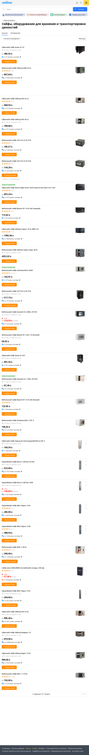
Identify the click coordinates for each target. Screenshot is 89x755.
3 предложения (9, 243)
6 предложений (9, 688)
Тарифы (34, 748)
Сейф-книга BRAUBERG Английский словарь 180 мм (23, 568)
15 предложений (10, 305)
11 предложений (10, 561)
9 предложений (9, 499)
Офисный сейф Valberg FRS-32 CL (15, 98)
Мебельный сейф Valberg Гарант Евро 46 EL (20, 250)
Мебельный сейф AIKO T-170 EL (15, 674)
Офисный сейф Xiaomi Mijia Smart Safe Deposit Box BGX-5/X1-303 (28, 188)
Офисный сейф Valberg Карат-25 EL (16, 653)
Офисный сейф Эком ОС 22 (13, 47)
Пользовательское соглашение (56, 748)
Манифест (42, 748)
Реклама (28, 748)
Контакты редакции (18, 748)
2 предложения (9, 61)
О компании (6, 748)
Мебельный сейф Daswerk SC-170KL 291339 (19, 379)
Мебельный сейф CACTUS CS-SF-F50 (16, 291)
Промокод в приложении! (14, 15)
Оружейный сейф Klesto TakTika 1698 (17, 482)
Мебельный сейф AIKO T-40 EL (14, 547)
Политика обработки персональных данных (16, 751)
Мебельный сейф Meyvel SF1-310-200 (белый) (20, 400)
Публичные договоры (75, 748)
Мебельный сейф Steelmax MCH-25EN (17, 270)
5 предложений (9, 134)
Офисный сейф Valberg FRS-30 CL (15, 119)
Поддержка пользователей (41, 751)
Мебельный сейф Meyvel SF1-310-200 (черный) (21, 208)
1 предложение (9, 222)
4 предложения (9, 285)
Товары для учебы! (78, 15)
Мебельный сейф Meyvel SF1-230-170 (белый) (20, 335)
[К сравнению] (86, 47)
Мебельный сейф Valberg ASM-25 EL (16, 68)
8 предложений (9, 82)
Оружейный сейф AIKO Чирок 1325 (16, 591)
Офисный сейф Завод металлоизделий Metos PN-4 (23, 441)
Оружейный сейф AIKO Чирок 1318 (16, 505)
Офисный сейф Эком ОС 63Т (13, 355)
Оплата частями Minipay (38, 15)
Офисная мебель (9, 20)
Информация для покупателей (61, 751)
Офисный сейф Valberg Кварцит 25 (16, 632)
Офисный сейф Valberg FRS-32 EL (15, 612)
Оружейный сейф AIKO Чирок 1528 (16, 526)
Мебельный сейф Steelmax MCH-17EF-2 (18, 420)
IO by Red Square (59, 15)
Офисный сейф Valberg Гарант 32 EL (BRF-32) (20, 229)
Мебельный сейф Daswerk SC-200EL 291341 (19, 312)
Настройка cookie (77, 751)
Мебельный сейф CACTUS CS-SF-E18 (16, 140)
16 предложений (10, 175)
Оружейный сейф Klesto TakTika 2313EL (18, 462)
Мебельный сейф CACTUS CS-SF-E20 (16, 161)
